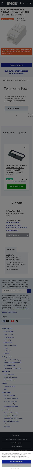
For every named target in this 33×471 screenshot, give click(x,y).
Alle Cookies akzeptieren (16, 461)
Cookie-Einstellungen (16, 468)
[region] (16, 460)
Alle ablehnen (16, 465)
